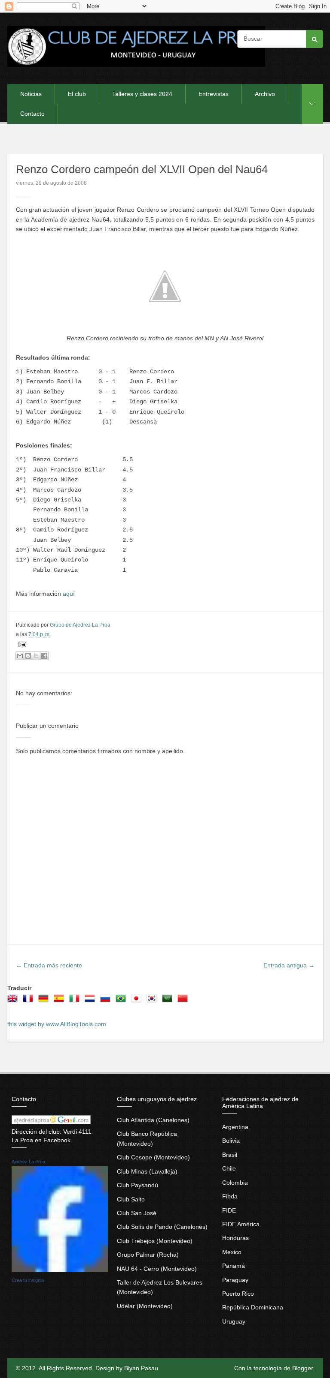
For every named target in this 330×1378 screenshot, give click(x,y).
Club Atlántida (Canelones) (153, 1120)
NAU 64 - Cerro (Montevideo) (157, 1268)
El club (77, 93)
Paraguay (235, 1279)
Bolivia (231, 1140)
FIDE (229, 1210)
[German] (45, 1001)
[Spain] (60, 1001)
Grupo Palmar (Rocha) (148, 1254)
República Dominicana (252, 1307)
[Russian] (107, 1001)
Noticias (31, 93)
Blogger (302, 1368)
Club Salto (131, 1199)
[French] (30, 1001)
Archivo (265, 93)
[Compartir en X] (36, 655)
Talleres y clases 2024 (142, 93)
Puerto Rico (238, 1293)
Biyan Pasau (141, 1368)
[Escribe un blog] (28, 655)
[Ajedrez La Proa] (60, 1270)
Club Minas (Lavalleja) (147, 1171)
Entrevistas (214, 93)
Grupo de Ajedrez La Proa (80, 625)
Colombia (235, 1182)
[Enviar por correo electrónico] (19, 655)
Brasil (229, 1154)
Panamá (233, 1265)
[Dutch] (91, 1001)
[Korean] (153, 1001)
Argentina (235, 1126)
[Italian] (76, 1001)
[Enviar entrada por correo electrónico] (21, 644)
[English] (14, 1001)
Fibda (230, 1196)
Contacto (32, 113)
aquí (69, 593)
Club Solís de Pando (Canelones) (162, 1226)
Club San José (136, 1213)
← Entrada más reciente (49, 965)
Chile (229, 1168)
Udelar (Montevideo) (145, 1306)
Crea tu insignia (28, 1280)
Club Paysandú (137, 1185)
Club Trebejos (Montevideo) (154, 1240)
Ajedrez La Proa (28, 1161)
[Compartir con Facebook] (44, 655)
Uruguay (233, 1321)
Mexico (231, 1252)
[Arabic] (169, 1001)
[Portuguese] (122, 1001)
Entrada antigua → (289, 965)
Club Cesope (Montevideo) (153, 1157)
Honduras (235, 1237)
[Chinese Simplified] (184, 1001)
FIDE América (241, 1224)
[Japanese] (138, 1001)
